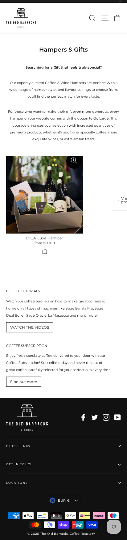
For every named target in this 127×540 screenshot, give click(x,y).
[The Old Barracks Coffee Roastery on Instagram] (106, 417)
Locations (17, 482)
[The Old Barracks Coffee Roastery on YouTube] (117, 417)
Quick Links (18, 446)
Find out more (23, 381)
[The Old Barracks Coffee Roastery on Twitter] (94, 417)
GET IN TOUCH (19, 464)
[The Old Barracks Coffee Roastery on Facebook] (83, 417)
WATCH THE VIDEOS (29, 327)
